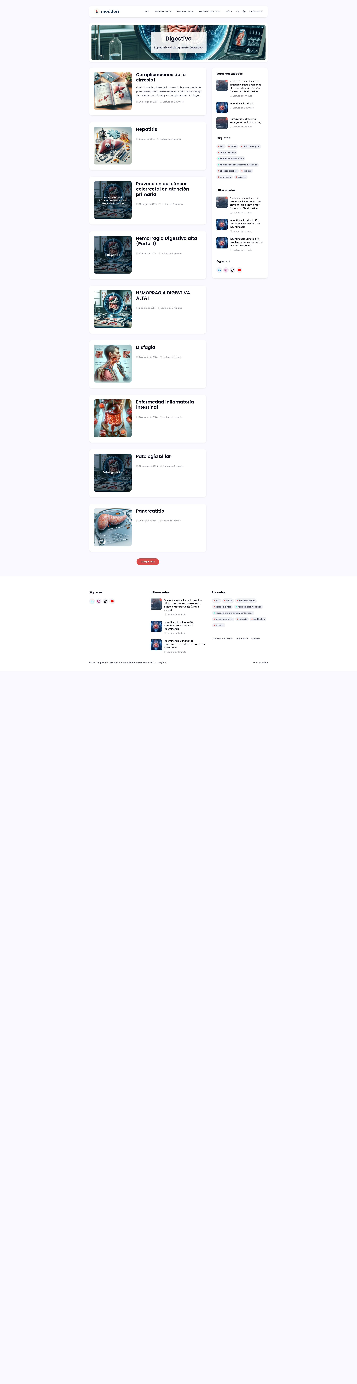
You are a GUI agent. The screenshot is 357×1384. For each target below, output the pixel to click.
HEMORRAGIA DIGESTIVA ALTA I (163, 295)
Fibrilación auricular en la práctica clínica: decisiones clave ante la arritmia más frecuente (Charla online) (245, 86)
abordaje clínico (228, 152)
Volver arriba (262, 662)
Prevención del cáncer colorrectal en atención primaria (162, 189)
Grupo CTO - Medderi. (107, 662)
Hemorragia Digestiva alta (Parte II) (166, 241)
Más (228, 11)
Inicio (146, 11)
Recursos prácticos (209, 11)
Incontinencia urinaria (242, 103)
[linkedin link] (219, 270)
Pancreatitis (150, 511)
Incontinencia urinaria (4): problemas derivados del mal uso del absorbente (246, 242)
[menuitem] (146, 11)
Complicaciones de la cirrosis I (161, 77)
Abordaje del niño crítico (232, 158)
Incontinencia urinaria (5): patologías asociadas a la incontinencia (245, 224)
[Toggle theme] (244, 11)
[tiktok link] (232, 270)
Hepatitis (146, 129)
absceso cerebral (228, 171)
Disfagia (145, 347)
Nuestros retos (163, 11)
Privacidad (242, 638)
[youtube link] (239, 270)
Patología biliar (153, 456)
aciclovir (242, 177)
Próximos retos (185, 11)
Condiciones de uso (222, 638)
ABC (222, 146)
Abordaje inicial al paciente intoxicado (238, 164)
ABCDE (233, 146)
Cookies (255, 638)
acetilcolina (225, 177)
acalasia (247, 171)
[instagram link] (226, 270)
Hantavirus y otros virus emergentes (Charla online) (245, 120)
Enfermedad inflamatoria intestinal (165, 404)
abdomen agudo (251, 146)
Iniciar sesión (256, 11)
